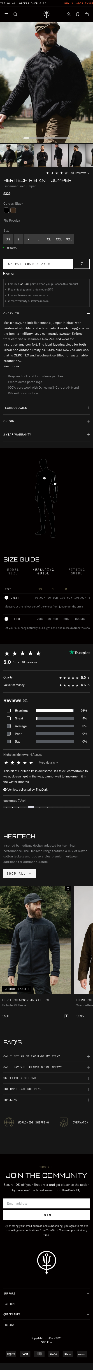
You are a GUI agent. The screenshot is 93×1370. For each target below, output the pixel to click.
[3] (59, 155)
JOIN (46, 1215)
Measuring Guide (43, 571)
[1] (25, 155)
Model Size (13, 571)
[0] (8, 155)
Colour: (13, 203)
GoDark (24, 284)
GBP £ (45, 1342)
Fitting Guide (76, 571)
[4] (77, 155)
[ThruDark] (46, 14)
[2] (42, 155)
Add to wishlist (81, 264)
